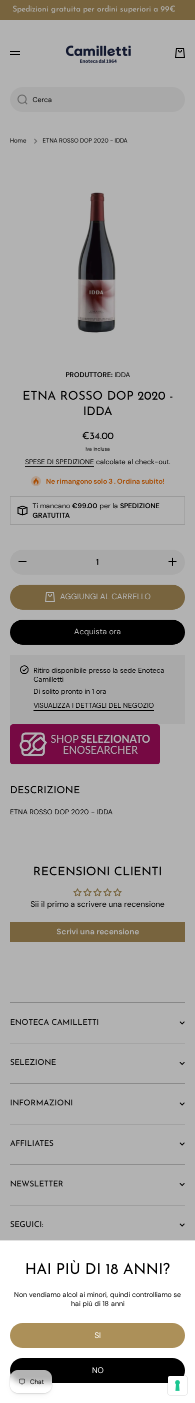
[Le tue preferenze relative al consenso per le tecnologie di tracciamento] (177, 1385)
